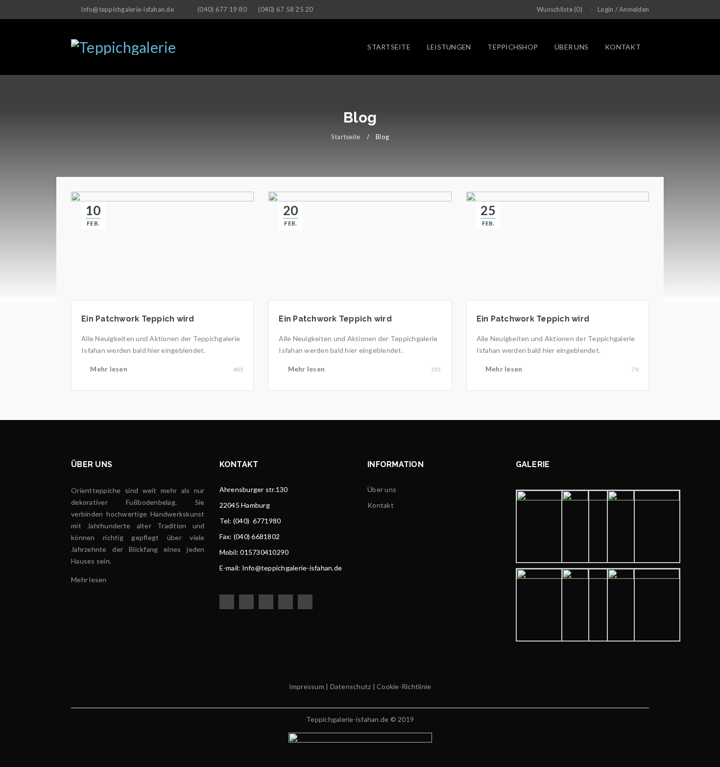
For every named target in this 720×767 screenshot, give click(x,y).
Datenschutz (349, 686)
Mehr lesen (108, 369)
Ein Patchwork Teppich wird (137, 318)
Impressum (306, 686)
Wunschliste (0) (559, 9)
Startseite (345, 137)
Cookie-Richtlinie (404, 686)
